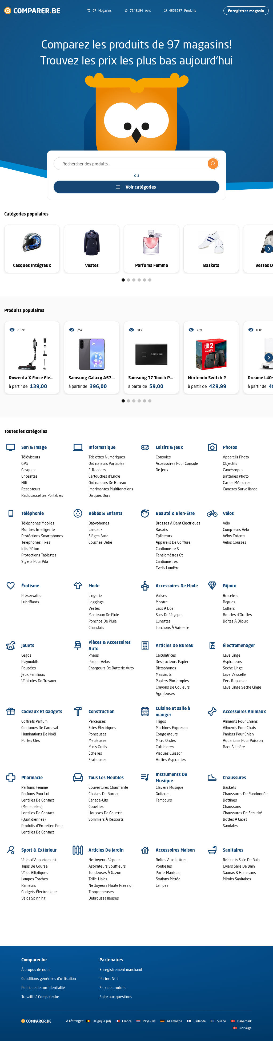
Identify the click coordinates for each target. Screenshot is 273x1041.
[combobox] (136, 163)
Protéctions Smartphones (42, 536)
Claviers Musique (169, 787)
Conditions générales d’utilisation (48, 978)
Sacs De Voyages (169, 614)
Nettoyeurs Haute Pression (111, 885)
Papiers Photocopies (172, 680)
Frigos (161, 721)
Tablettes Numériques (107, 457)
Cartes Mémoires (237, 482)
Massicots (164, 674)
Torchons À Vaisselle (172, 627)
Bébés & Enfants (105, 513)
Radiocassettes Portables (42, 495)
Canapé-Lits (98, 800)
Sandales (230, 825)
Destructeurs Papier (172, 661)
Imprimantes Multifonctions (111, 489)
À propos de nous (35, 969)
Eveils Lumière (167, 568)
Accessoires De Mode (177, 585)
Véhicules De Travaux (38, 680)
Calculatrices (166, 655)
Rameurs (28, 885)
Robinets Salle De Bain (241, 859)
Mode (94, 585)
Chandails (96, 627)
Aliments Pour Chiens (240, 721)
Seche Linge (233, 668)
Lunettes (163, 621)
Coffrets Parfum (34, 721)
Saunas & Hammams (239, 872)
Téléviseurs (30, 457)
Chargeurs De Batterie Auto (111, 668)
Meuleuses (98, 740)
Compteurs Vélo (236, 529)
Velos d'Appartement (38, 859)
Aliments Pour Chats (239, 727)
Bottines (230, 800)
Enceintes (29, 476)
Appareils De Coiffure (173, 542)
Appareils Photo (236, 457)
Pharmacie (32, 777)
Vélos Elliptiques (34, 872)
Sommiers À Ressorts (106, 819)
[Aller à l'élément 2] (128, 280)
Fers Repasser (235, 680)
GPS (24, 463)
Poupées (28, 668)
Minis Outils (98, 747)
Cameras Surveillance (240, 489)
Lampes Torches (34, 879)
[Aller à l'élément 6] (149, 280)
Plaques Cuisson (169, 753)
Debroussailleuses (104, 898)
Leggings (96, 602)
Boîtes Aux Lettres (171, 859)
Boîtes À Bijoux (235, 621)
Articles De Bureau (175, 645)
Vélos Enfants (234, 536)
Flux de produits (112, 987)
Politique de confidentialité (43, 987)
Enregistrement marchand (120, 969)
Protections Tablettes (39, 555)
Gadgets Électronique (39, 891)
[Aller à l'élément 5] (144, 280)
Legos (26, 655)
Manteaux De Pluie (104, 614)
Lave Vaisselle (234, 674)
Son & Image (34, 447)
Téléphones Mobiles (37, 523)
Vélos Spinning (33, 898)
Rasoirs (162, 529)
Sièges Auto (99, 536)
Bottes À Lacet (235, 819)
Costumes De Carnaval (39, 727)
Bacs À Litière (234, 747)
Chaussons (232, 806)
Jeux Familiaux (33, 674)
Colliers (229, 608)
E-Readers (97, 469)
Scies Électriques (102, 727)
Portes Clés (30, 740)
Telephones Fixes (35, 542)
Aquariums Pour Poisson (243, 740)
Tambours (164, 800)
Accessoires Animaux (244, 711)
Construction (102, 711)
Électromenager (239, 645)
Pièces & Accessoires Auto (110, 645)
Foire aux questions (115, 996)
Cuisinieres (165, 747)
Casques (28, 469)
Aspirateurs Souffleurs (107, 866)
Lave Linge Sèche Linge (242, 687)
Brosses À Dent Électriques (178, 523)
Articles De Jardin (106, 850)
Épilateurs (164, 536)
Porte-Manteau (168, 872)
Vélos (228, 513)
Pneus (94, 655)
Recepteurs (31, 489)
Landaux (96, 529)
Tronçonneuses (101, 891)
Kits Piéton (30, 548)
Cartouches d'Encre (104, 476)
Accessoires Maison (175, 850)
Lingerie (95, 595)
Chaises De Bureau (104, 793)
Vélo (226, 523)
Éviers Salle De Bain (239, 866)
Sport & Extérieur (39, 850)
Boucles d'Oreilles (237, 614)
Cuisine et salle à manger (173, 711)
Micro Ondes (166, 740)
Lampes (162, 885)
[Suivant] (268, 249)
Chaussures (234, 777)
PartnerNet (108, 978)
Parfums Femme (34, 787)
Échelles (95, 753)
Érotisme (30, 585)
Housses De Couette (106, 813)
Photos (230, 447)
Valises (161, 595)
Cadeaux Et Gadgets (41, 711)
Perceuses (97, 721)
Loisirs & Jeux (169, 447)
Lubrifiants (30, 602)
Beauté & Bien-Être (175, 513)
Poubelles (164, 866)
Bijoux (229, 585)
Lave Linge (231, 655)
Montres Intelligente (38, 529)
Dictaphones (166, 668)
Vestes (94, 608)
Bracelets (230, 595)
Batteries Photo (236, 476)
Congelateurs (167, 734)
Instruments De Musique (171, 777)
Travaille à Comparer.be (40, 996)
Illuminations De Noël (38, 734)
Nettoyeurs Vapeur (104, 859)
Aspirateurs (232, 661)
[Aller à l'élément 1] (123, 280)
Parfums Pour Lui (35, 793)
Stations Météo (168, 879)
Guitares (163, 793)
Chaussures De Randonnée (245, 793)
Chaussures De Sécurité (242, 813)
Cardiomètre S (167, 548)
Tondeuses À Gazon (105, 872)
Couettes (96, 806)
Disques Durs (99, 495)
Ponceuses (98, 734)
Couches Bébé (100, 542)
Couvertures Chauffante (108, 787)
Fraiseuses (98, 759)
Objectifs (230, 463)
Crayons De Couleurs (173, 687)
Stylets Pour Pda (34, 561)
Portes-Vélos (99, 661)
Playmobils (30, 661)
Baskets (229, 787)
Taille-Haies (98, 879)
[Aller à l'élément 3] (133, 280)
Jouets (27, 645)
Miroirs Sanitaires (237, 879)
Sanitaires (233, 850)
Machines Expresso (172, 727)
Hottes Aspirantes (171, 759)
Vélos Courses (234, 542)
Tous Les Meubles (106, 777)
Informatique (102, 447)
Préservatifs (31, 595)
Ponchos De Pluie (103, 621)
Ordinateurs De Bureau (107, 482)
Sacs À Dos (165, 608)
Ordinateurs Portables (107, 463)
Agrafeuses (165, 693)
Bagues (229, 602)
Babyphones (99, 523)
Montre (162, 602)
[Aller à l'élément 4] (139, 280)
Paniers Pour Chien (238, 734)
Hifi (24, 482)
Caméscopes (233, 469)
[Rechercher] (213, 163)
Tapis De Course (34, 866)
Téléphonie (32, 513)
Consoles (163, 457)
